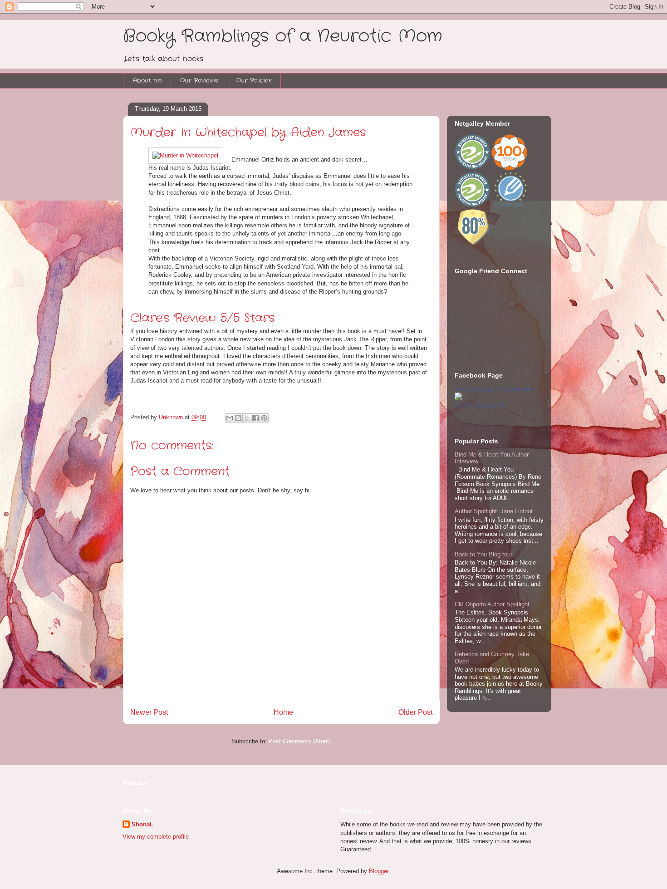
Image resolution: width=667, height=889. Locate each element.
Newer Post (149, 712)
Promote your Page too (480, 405)
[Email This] (229, 417)
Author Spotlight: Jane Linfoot (494, 511)
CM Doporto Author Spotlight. (493, 604)
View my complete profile (156, 836)
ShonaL (142, 824)
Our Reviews (199, 80)
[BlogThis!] (238, 417)
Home (283, 712)
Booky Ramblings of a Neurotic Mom (282, 36)
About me (147, 80)
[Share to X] (246, 417)
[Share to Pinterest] (264, 417)
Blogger (378, 871)
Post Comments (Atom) (300, 741)
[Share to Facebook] (255, 417)
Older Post (415, 712)
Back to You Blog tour (483, 554)
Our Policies (254, 80)
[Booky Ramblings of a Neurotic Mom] (458, 397)
